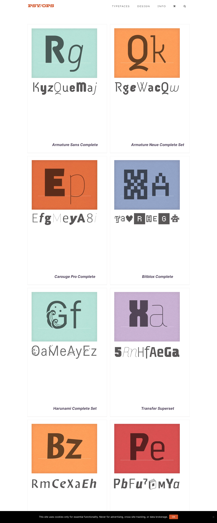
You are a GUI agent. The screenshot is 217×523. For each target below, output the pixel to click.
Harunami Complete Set (75, 408)
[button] (185, 6)
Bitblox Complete (157, 276)
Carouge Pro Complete (74, 276)
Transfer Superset (157, 408)
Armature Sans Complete (75, 144)
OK (173, 517)
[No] (213, 516)
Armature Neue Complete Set (157, 144)
